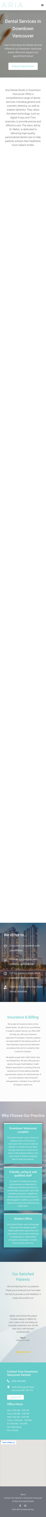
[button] (42, 5)
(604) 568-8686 (18, 1381)
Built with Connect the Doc (23, 1509)
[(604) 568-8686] (8, 1381)
